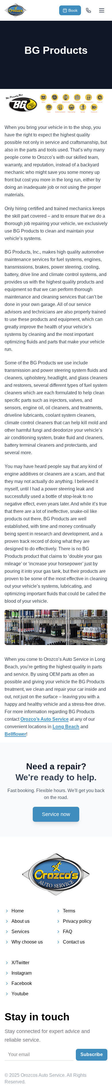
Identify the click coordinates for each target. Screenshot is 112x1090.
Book (73, 10)
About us (20, 921)
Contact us (74, 941)
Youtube (19, 993)
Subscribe (91, 1054)
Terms (69, 910)
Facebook (21, 983)
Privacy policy (77, 921)
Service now (56, 814)
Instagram (21, 973)
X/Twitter (20, 962)
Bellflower (15, 734)
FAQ (67, 931)
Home (17, 910)
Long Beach (66, 726)
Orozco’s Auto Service (44, 719)
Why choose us (27, 941)
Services (20, 931)
